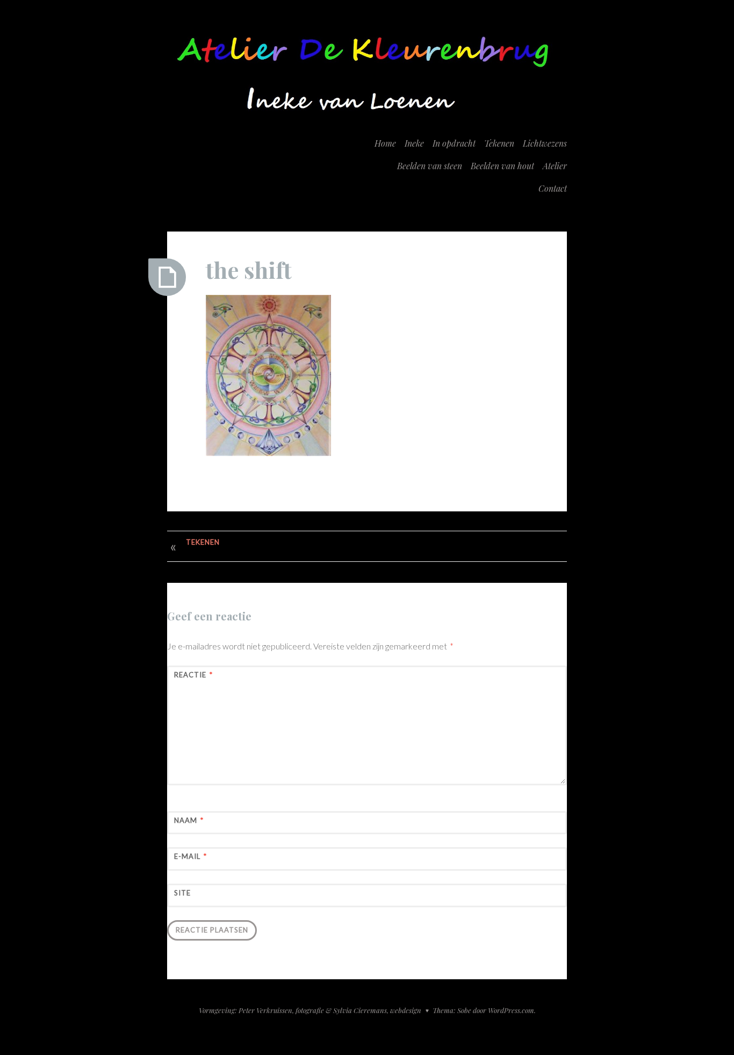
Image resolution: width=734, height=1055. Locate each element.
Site (182, 892)
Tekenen (499, 143)
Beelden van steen (429, 165)
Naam (189, 820)
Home (385, 143)
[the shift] (167, 277)
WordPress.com (511, 1010)
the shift (249, 270)
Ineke (414, 143)
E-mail (190, 856)
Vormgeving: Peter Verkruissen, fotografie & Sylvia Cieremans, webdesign (310, 1010)
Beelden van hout (502, 165)
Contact (552, 188)
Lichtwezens (545, 143)
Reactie (193, 674)
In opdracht (454, 143)
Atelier (555, 165)
